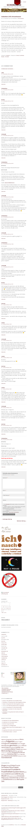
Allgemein (3, 739)
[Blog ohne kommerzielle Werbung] (6, 593)
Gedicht (19, 743)
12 (5, 606)
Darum (18, 739)
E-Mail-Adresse (6, 495)
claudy (3, 322)
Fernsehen (5, 767)
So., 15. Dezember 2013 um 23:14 (7, 135)
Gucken (16, 772)
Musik (3, 776)
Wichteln (15, 779)
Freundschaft (6, 769)
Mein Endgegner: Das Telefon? (7, 797)
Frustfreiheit (21, 55)
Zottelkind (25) (4, 658)
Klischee (13, 747)
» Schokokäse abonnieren (6, 689)
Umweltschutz (7, 779)
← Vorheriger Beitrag (6, 519)
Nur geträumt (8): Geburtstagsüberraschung (17, 702)
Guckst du (19, 745)
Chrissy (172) (3, 642)
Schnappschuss (4, 752)
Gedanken (8, 55)
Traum (25, 777)
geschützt (13, 745)
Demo (22, 739)
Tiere (22, 778)
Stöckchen (10, 754)
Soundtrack (21, 752)
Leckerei (2, 749)
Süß (15, 754)
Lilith (2, 72)
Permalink (7, 56)
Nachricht (5, 477)
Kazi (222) (3, 641)
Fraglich (20, 741)
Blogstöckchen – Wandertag (6, 800)
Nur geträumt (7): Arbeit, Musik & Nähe (14, 707)
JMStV (25, 772)
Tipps (21, 754)
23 (1, 609)
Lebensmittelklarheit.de (9, 182)
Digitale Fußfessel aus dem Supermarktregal (9, 816)
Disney (8, 765)
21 (8, 608)
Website (4, 500)
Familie (18, 765)
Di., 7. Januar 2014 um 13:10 (6, 367)
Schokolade (20, 776)
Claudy (3, 703)
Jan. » (5, 612)
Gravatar (8, 504)
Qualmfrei (11, 776)
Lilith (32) (3, 653)
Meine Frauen (15, 749)
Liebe (16, 774)
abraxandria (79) (4, 651)
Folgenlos (10, 741)
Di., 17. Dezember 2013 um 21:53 (7, 234)
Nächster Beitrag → (22, 520)
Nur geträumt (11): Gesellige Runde (9, 725)
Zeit (2, 781)
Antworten (3, 84)
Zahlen (15, 756)
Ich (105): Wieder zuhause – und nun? (9, 731)
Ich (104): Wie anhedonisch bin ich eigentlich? (15, 705)
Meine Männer (24, 749)
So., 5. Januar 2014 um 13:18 (6, 304)
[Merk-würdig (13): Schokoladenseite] (6, 533)
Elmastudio (24, 824)
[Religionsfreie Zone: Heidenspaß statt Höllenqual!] (9, 589)
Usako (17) (3, 663)
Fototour (16, 741)
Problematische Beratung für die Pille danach (10, 813)
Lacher (18, 747)
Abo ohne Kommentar (14, 512)
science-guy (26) (4, 656)
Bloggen (4, 765)
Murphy (2, 56)
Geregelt (23, 743)
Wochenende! (8, 756)
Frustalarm (15, 769)
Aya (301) (3, 637)
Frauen (16, 767)
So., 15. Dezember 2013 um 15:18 (7, 101)
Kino (2, 774)
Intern (7, 747)
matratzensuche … (5, 795)
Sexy (2, 778)
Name (4, 490)
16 (1, 608)
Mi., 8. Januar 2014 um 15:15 (6, 407)
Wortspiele (20, 779)
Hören (21, 772)
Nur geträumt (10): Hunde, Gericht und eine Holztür (12, 730)
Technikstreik (13, 778)
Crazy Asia (14, 739)
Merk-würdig (5, 751)
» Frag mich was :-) (4, 693)
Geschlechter (5, 745)
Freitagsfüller (5, 743)
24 (3, 609)
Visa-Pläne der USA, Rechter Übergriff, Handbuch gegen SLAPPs (13, 807)
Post (7, 776)
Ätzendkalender (6, 757)
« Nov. (2, 612)
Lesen (12, 774)
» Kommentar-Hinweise (5, 690)
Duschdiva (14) (4, 664)
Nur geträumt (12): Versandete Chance (14, 700)
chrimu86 (3, 134)
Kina (11, 747)
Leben (22, 747)
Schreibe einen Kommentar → (7, 68)
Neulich (12, 751)
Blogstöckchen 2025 (5, 798)
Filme (11, 767)
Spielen (7, 778)
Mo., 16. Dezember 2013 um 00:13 (7, 163)
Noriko (3, 99)
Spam (2, 754)
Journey (3, 303)
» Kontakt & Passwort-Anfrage (7, 691)
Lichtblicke (7, 749)
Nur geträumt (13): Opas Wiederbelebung (10, 720)
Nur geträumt (19, 751)
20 (7, 608)
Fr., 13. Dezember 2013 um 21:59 (7, 74)
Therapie (18, 754)
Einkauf (17, 55)
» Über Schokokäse (4, 688)
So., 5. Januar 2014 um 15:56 (6, 324)
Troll (2, 779)
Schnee (15, 776)
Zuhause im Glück (22, 756)
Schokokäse (4, 88)
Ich (23, 745)
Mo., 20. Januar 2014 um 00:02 (6, 439)
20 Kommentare (21, 18)
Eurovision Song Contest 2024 (8, 723)
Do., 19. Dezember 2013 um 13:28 (7, 244)
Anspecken (9, 739)
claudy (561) (3, 634)
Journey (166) (4, 644)
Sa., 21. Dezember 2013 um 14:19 (7, 284)
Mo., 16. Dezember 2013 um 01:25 (7, 217)
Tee (19, 778)
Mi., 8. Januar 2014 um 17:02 (6, 425)
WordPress (12, 824)
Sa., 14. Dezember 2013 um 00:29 (7, 89)
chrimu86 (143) (4, 647)
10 (3, 606)
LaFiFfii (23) (3, 659)
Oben (2, 826)
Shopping (15, 752)
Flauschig (3, 741)
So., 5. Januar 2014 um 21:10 (6, 340)
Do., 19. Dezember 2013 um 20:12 (7, 266)
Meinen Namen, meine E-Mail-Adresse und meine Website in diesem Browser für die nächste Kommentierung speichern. (14, 507)
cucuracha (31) (4, 654)
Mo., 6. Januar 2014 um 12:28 (6, 357)
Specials (5, 754)
